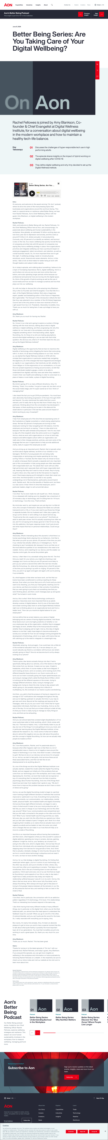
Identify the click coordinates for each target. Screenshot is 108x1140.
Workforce (76, 1120)
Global (100, 5)
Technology (76, 1113)
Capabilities (19, 5)
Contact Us (67, 5)
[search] (51, 4)
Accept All (94, 1131)
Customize (71, 1131)
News (88, 5)
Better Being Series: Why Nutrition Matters (66, 1018)
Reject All (82, 1131)
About (46, 5)
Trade (74, 1109)
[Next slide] (37, 1032)
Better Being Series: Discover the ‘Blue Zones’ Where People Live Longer (91, 1021)
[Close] (105, 1131)
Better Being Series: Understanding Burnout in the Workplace (40, 1019)
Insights (38, 5)
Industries (29, 5)
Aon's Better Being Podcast (16, 13)
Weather (75, 1117)
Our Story (41, 1109)
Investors (82, 5)
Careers (76, 5)
